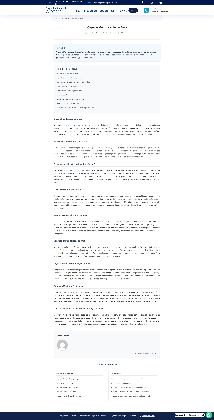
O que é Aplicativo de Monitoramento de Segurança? (130, 396)
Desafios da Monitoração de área (68, 95)
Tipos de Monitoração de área (67, 86)
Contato (122, 11)
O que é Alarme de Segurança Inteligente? (126, 379)
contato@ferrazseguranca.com (105, 3)
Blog (113, 11)
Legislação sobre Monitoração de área (70, 99)
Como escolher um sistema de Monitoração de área (75, 108)
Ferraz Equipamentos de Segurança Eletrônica (57, 10)
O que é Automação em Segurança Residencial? (128, 387)
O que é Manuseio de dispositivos (68, 396)
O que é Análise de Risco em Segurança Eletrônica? (130, 392)
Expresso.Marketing (147, 416)
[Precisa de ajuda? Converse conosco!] (209, 415)
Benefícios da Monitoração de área (69, 91)
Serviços (104, 11)
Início (55, 18)
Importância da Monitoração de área (69, 78)
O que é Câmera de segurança (67, 379)
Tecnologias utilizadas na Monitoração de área (73, 82)
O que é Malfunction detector (67, 387)
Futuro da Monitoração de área (67, 103)
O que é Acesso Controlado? (121, 383)
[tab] (104, 251)
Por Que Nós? (90, 11)
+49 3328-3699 (160, 11)
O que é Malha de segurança (66, 392)
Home (78, 11)
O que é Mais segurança (65, 383)
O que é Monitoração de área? (67, 73)
